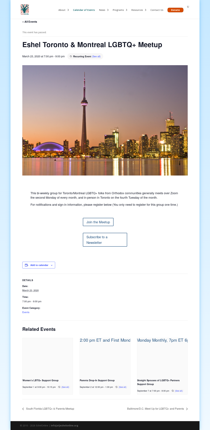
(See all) (96, 56)
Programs (118, 10)
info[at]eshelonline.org (64, 425)
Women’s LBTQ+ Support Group (40, 380)
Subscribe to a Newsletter (96, 239)
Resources (137, 10)
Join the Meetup (98, 222)
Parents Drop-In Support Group (97, 380)
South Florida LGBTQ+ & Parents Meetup (49, 408)
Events (25, 312)
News (102, 10)
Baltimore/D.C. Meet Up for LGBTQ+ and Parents (156, 408)
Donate (175, 9)
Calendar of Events (84, 10)
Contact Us (156, 10)
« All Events (29, 21)
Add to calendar (39, 265)
